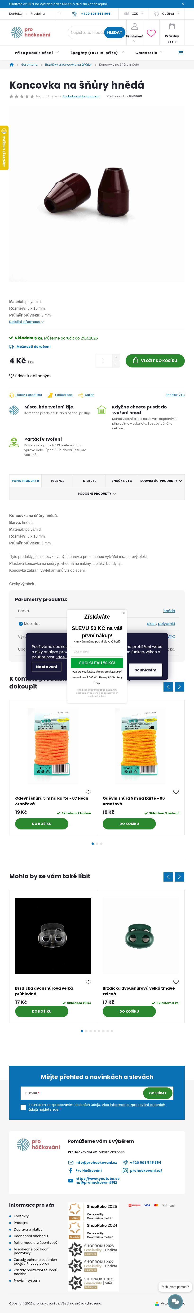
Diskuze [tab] (89, 481)
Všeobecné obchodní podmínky (31, 1251)
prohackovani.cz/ (146, 1170)
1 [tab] (93, 843)
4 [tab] (95, 1031)
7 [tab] (107, 1031)
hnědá (169, 611)
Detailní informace (24, 321)
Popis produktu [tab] (25, 481)
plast (151, 623)
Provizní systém (27, 1280)
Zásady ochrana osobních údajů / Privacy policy (35, 1261)
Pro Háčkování (88, 1170)
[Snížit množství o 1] (116, 364)
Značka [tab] (122, 481)
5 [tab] (99, 1031)
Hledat (114, 32)
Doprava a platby (28, 1229)
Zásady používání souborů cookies (35, 1272)
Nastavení (46, 667)
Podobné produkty (94, 494)
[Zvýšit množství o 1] (116, 357)
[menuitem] (37, 52)
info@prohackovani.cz (96, 1162)
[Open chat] (175, 1301)
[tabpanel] (53, 767)
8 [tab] (112, 1031)
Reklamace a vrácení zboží (36, 1242)
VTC (171, 636)
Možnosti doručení (34, 346)
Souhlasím (145, 670)
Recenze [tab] (57, 481)
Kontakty (15, 13)
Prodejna (38, 13)
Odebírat (158, 1093)
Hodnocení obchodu (31, 1236)
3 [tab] (101, 843)
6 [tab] (103, 1031)
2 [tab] (97, 843)
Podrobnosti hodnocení (81, 96)
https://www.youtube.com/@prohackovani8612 (97, 1180)
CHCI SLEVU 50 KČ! (97, 663)
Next (179, 687)
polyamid (166, 623)
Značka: (175, 395)
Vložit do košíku (159, 360)
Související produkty (158, 481)
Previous (168, 687)
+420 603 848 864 (145, 1162)
